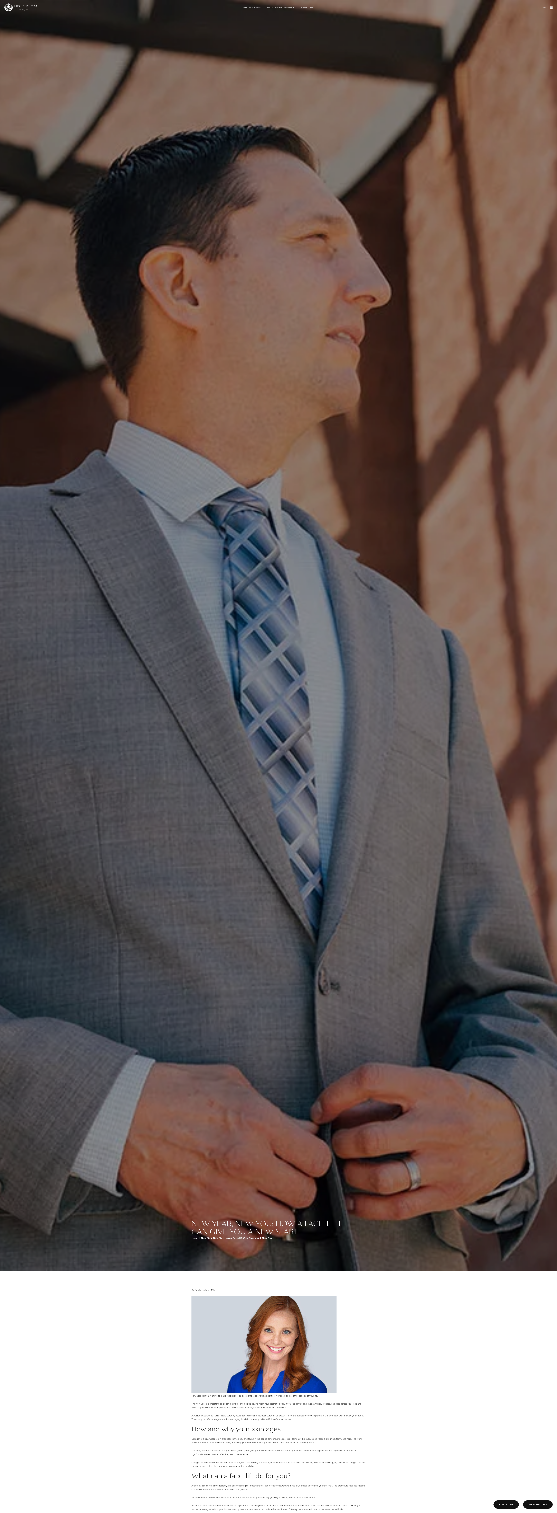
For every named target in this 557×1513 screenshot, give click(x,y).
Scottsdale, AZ (21, 9)
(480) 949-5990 (26, 6)
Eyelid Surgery (252, 7)
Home (194, 1238)
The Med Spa (307, 7)
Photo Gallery (538, 1504)
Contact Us (506, 1504)
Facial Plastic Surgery (280, 7)
